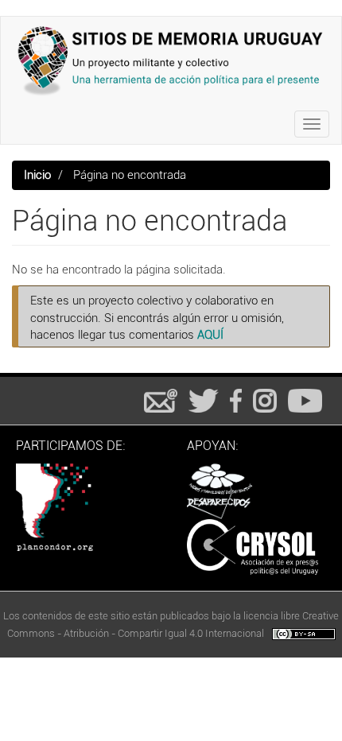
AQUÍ (210, 335)
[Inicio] (171, 60)
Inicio (37, 175)
